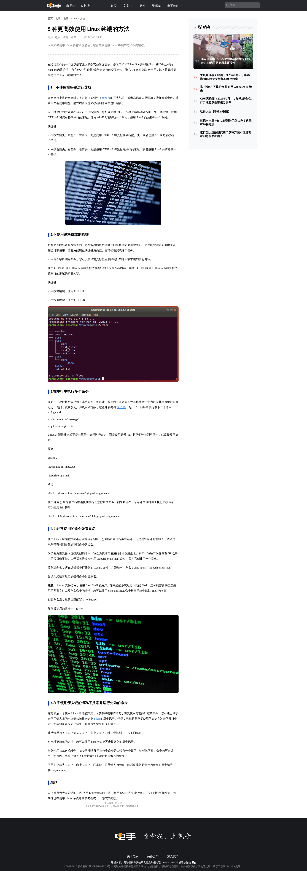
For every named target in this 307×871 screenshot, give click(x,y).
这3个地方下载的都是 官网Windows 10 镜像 (226, 88)
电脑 (65, 18)
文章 (126, 5)
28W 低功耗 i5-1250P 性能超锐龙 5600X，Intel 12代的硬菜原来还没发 (227, 61)
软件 (142, 5)
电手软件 (173, 5)
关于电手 (132, 856)
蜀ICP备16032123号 (99, 866)
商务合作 (152, 856)
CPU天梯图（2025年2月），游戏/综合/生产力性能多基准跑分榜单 (226, 100)
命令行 (106, 97)
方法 (82, 18)
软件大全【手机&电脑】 (215, 111)
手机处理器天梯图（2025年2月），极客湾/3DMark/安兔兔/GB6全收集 (225, 77)
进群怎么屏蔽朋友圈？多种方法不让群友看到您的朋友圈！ (225, 134)
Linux (74, 18)
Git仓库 (121, 407)
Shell (96, 718)
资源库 (156, 5)
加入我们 (173, 856)
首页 (114, 5)
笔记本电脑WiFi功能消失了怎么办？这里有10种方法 (226, 122)
